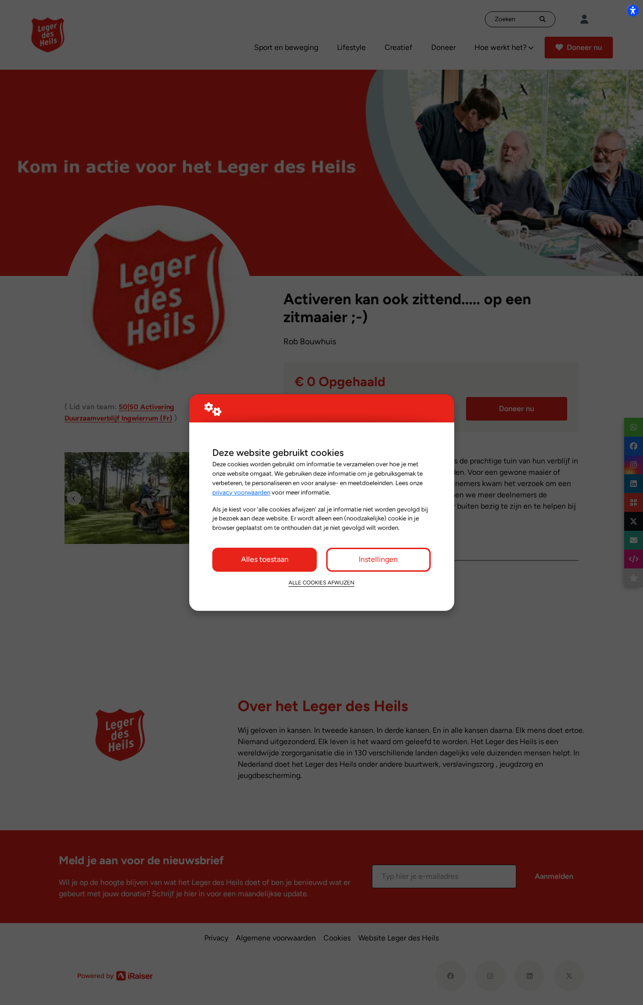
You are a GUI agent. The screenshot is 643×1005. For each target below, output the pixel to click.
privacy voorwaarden (241, 492)
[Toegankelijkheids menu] (632, 10)
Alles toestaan (265, 559)
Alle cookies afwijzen (321, 582)
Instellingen (378, 559)
